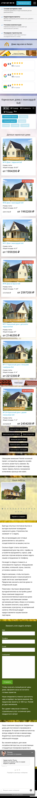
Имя (3, 630)
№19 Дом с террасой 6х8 (12, 162)
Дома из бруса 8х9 (28, 434)
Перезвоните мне (24, 3)
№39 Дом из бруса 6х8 (11, 284)
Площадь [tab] (9, 112)
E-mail (4, 646)
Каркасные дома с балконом (18, 444)
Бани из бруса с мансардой (18, 450)
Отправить (7, 682)
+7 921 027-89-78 (7, 3)
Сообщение (6, 654)
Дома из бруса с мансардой (18, 429)
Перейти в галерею (18, 517)
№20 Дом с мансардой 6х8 (13, 203)
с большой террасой (9, 121)
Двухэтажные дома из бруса (11, 434)
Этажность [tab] (26, 108)
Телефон (5, 638)
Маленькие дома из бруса (18, 439)
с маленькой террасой (10, 116)
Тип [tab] (6, 108)
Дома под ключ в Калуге (21, 44)
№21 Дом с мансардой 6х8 (13, 243)
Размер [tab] (15, 108)
